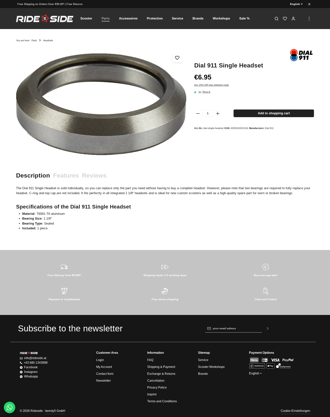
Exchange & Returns (161, 373)
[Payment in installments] (64, 293)
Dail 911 (269, 128)
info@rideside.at (35, 358)
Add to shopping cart (274, 113)
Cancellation (155, 380)
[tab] (33, 175)
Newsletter (103, 380)
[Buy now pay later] (265, 269)
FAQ (150, 360)
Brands (203, 373)
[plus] (217, 113)
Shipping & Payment (161, 366)
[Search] (276, 18)
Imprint (151, 394)
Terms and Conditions (162, 401)
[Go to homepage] (44, 18)
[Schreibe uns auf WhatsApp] (9, 407)
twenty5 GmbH (55, 410)
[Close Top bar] (309, 4)
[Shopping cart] (302, 18)
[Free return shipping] (165, 293)
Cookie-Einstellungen (295, 410)
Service (203, 360)
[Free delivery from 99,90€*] (64, 269)
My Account (104, 366)
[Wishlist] (285, 18)
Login (100, 360)
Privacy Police (157, 387)
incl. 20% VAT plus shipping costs (211, 85)
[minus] (197, 113)
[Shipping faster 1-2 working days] (165, 269)
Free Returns (74, 4)
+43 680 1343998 (36, 362)
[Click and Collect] (265, 293)
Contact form (104, 373)
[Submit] (268, 328)
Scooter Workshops (211, 366)
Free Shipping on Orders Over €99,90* (40, 4)
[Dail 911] (301, 55)
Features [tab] (66, 175)
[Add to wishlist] (177, 57)
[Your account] (293, 18)
